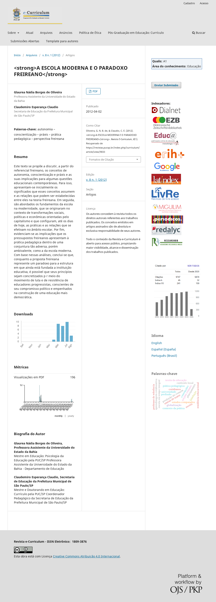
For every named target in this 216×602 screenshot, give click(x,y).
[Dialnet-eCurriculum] (166, 113)
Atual (29, 33)
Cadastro (189, 3)
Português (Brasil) (164, 356)
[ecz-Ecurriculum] (167, 129)
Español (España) (163, 349)
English (156, 343)
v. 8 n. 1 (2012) (51, 55)
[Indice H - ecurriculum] (176, 318)
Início (17, 55)
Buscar (200, 33)
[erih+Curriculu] (170, 159)
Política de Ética (90, 33)
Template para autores (62, 41)
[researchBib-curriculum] (167, 246)
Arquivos (46, 33)
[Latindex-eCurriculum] (166, 183)
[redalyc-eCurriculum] (166, 234)
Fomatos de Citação (101, 159)
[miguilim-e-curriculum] (167, 213)
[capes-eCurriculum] (167, 222)
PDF (95, 91)
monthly (59, 416)
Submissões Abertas (25, 41)
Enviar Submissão (166, 85)
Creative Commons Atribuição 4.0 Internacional (86, 556)
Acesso (204, 3)
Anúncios (65, 33)
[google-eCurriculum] (167, 171)
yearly (71, 416)
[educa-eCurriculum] (165, 145)
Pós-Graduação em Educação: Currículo (136, 33)
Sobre (12, 33)
